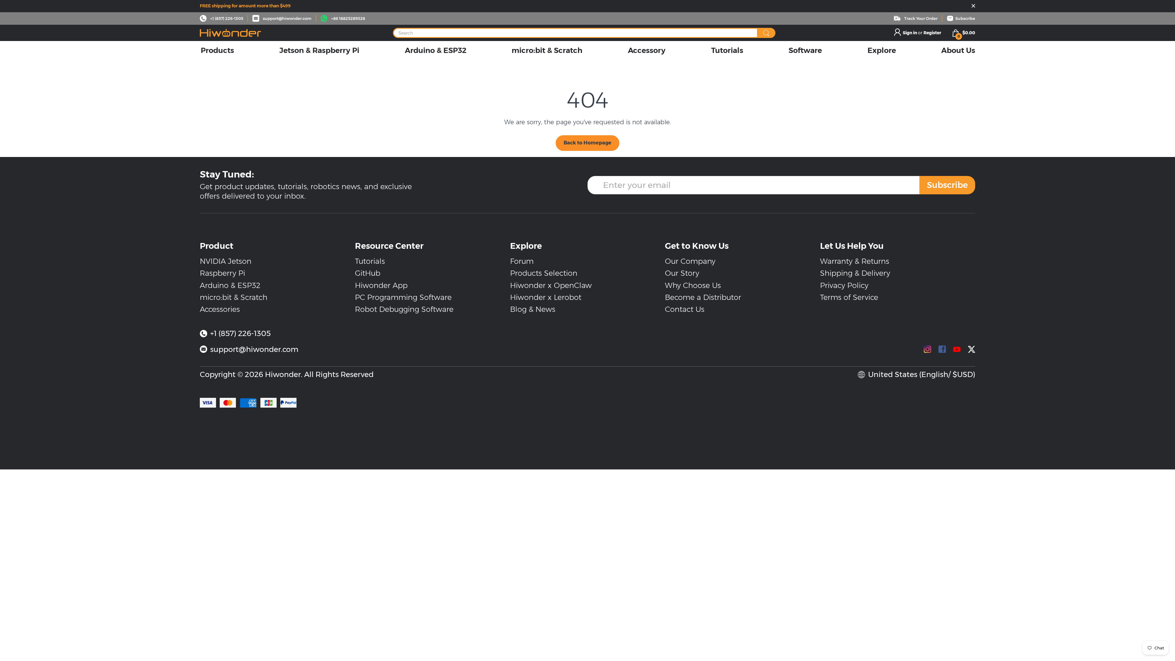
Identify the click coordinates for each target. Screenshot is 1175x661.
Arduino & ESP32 (230, 285)
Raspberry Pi (222, 273)
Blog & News (532, 309)
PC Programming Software (403, 297)
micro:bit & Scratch (233, 297)
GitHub (367, 273)
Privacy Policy (844, 285)
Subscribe (947, 185)
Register (932, 32)
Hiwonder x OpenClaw (551, 285)
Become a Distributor (703, 297)
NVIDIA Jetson (226, 261)
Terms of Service (849, 297)
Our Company (690, 261)
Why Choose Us (693, 285)
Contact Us (684, 309)
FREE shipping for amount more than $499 (245, 6)
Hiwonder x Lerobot (545, 297)
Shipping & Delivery (855, 273)
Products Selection (543, 273)
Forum (522, 261)
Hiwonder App (381, 285)
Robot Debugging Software (404, 309)
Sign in (910, 32)
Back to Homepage (587, 143)
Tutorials (370, 261)
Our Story (682, 273)
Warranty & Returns (854, 261)
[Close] (973, 6)
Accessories (220, 309)
